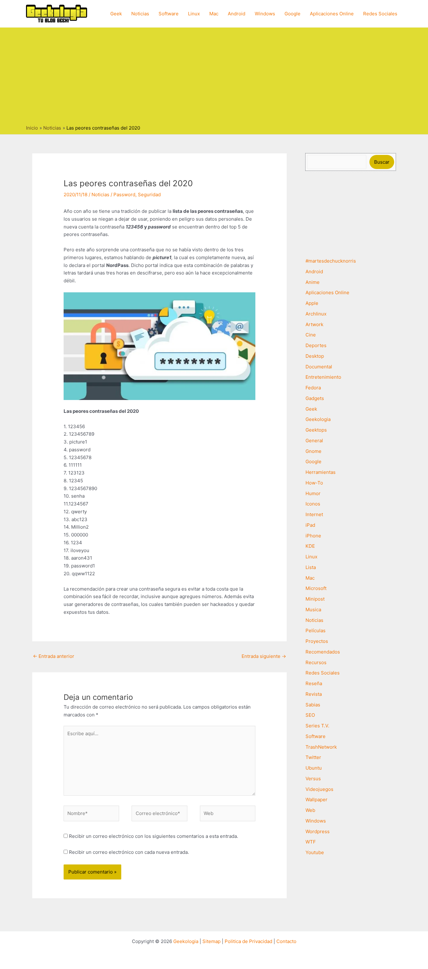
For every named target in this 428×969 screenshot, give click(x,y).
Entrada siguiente (264, 656)
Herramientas (320, 472)
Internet (314, 514)
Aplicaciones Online (332, 14)
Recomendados (322, 652)
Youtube (314, 852)
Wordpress (317, 831)
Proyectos (316, 641)
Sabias (312, 705)
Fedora (313, 388)
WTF (310, 842)
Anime (312, 282)
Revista (313, 694)
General (314, 440)
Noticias (140, 14)
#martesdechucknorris (330, 261)
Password (124, 194)
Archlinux (315, 314)
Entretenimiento (323, 377)
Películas (315, 630)
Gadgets (314, 398)
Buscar (381, 162)
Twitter (313, 757)
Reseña (313, 683)
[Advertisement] (214, 77)
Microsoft (315, 588)
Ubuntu (313, 768)
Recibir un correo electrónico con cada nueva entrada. (129, 852)
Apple (311, 303)
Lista (310, 567)
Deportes (315, 345)
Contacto (286, 941)
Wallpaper (316, 799)
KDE (310, 546)
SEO (310, 715)
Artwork (314, 324)
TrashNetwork (321, 747)
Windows (265, 14)
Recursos (315, 662)
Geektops (316, 430)
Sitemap (211, 941)
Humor (313, 493)
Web (310, 810)
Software (169, 14)
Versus (313, 779)
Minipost (315, 599)
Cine (310, 335)
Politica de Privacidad (248, 941)
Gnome (313, 451)
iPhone (313, 536)
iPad (310, 525)
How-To (314, 483)
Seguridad (149, 194)
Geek (116, 14)
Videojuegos (319, 789)
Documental (318, 367)
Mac (213, 14)
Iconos (312, 504)
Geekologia (318, 419)
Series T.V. (317, 726)
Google (292, 14)
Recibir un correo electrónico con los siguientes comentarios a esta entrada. (153, 836)
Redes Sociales (380, 14)
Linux (194, 14)
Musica (313, 610)
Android (236, 14)
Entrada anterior (53, 656)
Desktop (314, 356)
